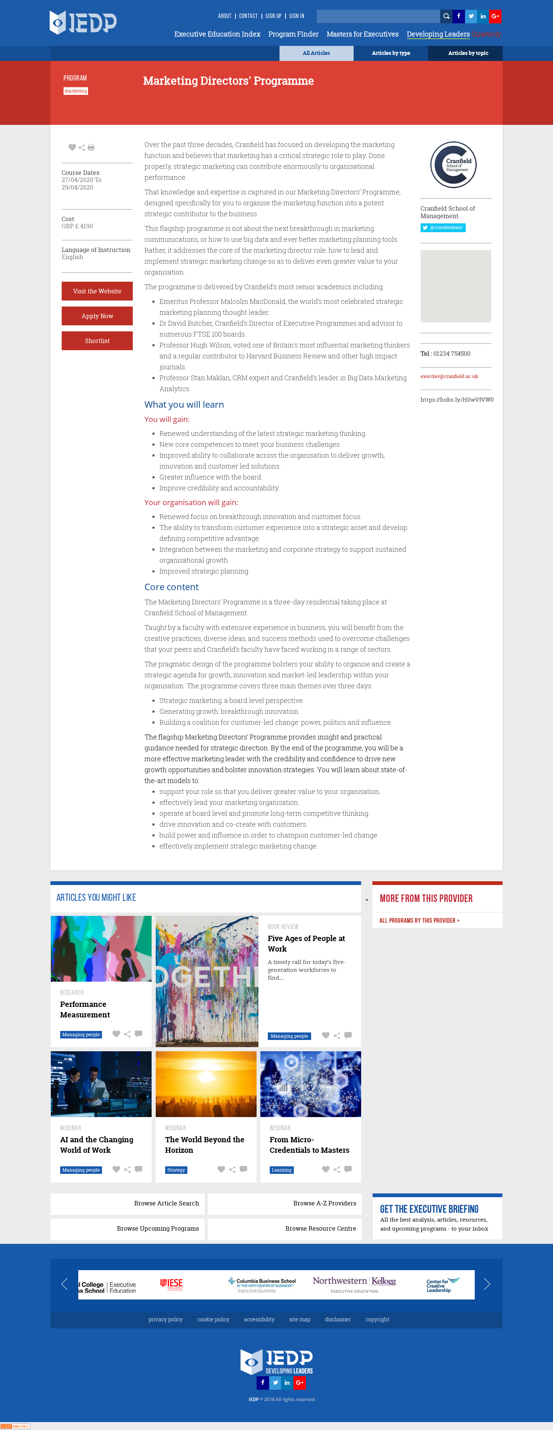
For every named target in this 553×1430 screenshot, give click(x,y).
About (225, 17)
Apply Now (97, 316)
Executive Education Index (217, 33)
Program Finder (294, 33)
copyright (377, 1319)
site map (299, 1319)
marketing (76, 91)
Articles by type (391, 52)
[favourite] (72, 146)
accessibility (259, 1319)
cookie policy (213, 1319)
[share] (82, 146)
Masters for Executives (363, 33)
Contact (248, 17)
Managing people (81, 1034)
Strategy (176, 1170)
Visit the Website (97, 291)
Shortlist (97, 341)
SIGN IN (297, 17)
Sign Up (274, 17)
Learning (282, 1170)
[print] (91, 147)
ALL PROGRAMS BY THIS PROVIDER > (419, 921)
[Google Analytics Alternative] (15, 1425)
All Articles (316, 52)
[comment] (137, 1034)
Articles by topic (468, 52)
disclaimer (338, 1319)
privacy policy (166, 1319)
